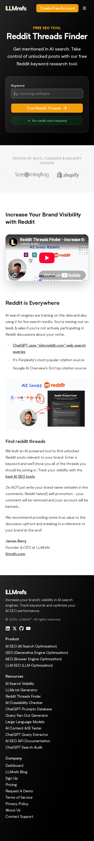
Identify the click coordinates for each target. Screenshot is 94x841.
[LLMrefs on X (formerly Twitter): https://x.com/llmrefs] (14, 628)
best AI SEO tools (20, 476)
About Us (13, 810)
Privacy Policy (17, 803)
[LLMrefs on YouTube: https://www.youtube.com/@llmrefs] (28, 628)
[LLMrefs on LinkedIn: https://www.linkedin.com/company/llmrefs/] (7, 628)
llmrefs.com (15, 553)
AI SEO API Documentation (27, 741)
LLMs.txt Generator (21, 690)
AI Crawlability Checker (24, 702)
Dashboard (14, 765)
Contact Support (19, 816)
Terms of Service (19, 797)
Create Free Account (57, 8)
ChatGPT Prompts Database (28, 709)
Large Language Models (24, 721)
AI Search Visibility (19, 683)
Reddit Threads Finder (23, 696)
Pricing (11, 784)
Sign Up (11, 778)
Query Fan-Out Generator (26, 715)
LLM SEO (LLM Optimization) (29, 665)
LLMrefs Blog (16, 772)
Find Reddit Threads (44, 108)
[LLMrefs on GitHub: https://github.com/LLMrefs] (21, 628)
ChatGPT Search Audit (23, 747)
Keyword (17, 85)
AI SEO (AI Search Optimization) (31, 646)
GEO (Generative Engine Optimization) (36, 652)
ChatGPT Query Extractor (26, 734)
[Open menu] (84, 8)
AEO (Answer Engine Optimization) (33, 659)
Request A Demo (19, 791)
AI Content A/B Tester (23, 728)
